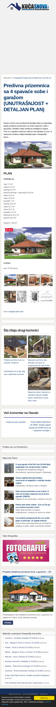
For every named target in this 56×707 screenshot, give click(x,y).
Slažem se (44, 698)
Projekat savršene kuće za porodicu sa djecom (14, 361)
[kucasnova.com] (28, 12)
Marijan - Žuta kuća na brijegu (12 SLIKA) (22, 666)
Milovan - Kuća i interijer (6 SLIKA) (19, 657)
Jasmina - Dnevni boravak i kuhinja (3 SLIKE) (24, 671)
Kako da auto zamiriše (16, 422)
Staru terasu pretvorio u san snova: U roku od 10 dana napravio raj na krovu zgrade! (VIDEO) (32, 494)
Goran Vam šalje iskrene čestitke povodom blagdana (27, 675)
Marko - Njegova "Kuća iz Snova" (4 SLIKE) (23, 652)
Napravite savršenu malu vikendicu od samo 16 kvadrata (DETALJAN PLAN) (39, 362)
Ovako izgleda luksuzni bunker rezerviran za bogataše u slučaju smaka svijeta (33, 480)
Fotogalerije (17, 78)
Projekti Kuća (27, 78)
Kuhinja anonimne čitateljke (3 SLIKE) (21, 661)
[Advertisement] (28, 42)
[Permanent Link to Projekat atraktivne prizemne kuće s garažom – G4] (28, 594)
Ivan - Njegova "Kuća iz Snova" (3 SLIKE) (22, 643)
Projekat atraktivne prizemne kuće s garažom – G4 (27, 572)
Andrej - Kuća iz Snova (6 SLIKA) (19, 647)
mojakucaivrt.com (16, 312)
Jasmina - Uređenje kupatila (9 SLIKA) (21, 638)
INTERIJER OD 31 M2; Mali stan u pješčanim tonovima (14, 373)
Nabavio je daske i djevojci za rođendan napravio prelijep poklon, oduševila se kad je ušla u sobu (39, 396)
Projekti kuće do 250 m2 (42, 78)
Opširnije (7, 622)
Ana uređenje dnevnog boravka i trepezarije (23, 683)
